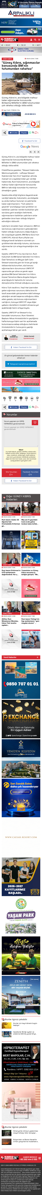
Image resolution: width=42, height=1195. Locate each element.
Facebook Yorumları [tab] (30, 472)
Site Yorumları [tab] (11, 472)
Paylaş (24, 132)
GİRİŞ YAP (35, 422)
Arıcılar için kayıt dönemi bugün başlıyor (25, 1024)
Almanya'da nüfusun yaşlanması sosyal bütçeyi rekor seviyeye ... (25, 1132)
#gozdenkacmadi (28, 338)
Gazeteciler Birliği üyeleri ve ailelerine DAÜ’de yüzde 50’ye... (25, 1033)
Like (14, 132)
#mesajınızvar (13, 339)
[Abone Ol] (29, 146)
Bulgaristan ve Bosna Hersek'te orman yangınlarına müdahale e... (26, 1140)
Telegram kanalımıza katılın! (22, 364)
